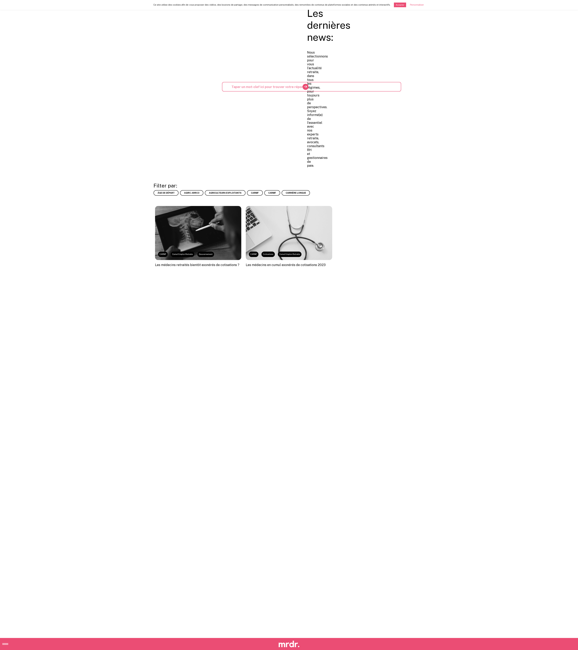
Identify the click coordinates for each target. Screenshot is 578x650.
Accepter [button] (400, 5)
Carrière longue (296, 193)
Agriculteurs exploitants (225, 193)
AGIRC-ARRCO (191, 193)
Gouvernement (206, 254)
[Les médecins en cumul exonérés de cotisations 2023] (289, 233)
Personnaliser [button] (417, 4)
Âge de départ (166, 193)
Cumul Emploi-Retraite (182, 254)
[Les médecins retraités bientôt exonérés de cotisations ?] (198, 233)
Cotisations (268, 254)
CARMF (255, 193)
